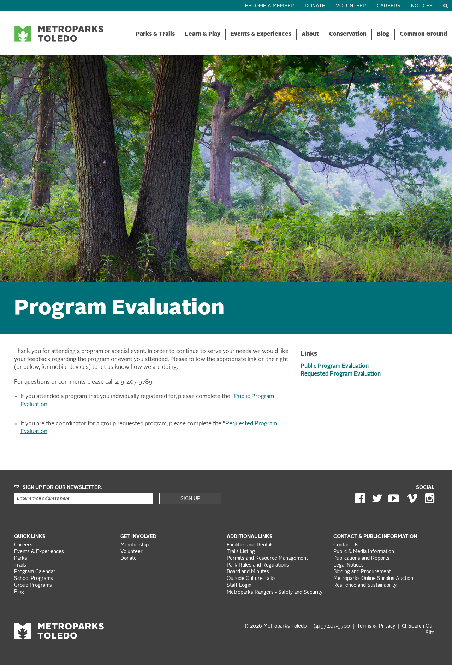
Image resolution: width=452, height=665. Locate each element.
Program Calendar (34, 572)
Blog (383, 34)
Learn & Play (202, 34)
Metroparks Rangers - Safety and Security (274, 592)
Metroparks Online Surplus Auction (373, 578)
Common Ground (423, 34)
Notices (422, 6)
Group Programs (33, 585)
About (310, 34)
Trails (20, 565)
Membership (135, 545)
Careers (388, 6)
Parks (20, 558)
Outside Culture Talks (251, 578)
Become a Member (269, 6)
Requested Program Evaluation (341, 374)
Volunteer (351, 6)
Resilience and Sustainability (365, 585)
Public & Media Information (363, 552)
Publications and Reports (361, 558)
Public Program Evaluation (335, 366)
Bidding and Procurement (362, 572)
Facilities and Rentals (250, 545)
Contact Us (345, 545)
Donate (315, 6)
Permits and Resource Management (267, 558)
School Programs (33, 578)
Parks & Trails (155, 34)
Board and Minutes (248, 572)
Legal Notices (348, 565)
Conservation (348, 34)
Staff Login (239, 585)
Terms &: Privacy (376, 626)
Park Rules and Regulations (258, 565)
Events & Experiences (261, 34)
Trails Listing (241, 552)
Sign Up (190, 498)
